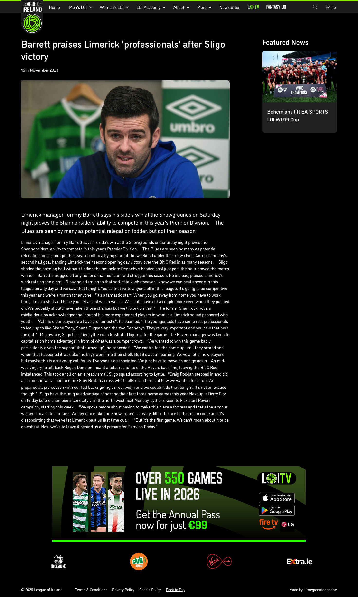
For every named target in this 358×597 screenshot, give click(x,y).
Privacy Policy (123, 589)
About (178, 7)
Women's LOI (112, 7)
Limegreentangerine (320, 589)
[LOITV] (253, 7)
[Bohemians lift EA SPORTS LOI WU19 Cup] (299, 92)
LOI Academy (148, 7)
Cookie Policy (150, 589)
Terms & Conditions (91, 589)
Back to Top (175, 589)
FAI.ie (331, 7)
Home (54, 7)
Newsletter (229, 7)
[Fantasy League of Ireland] (276, 7)
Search (315, 7)
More (202, 7)
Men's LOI (78, 7)
